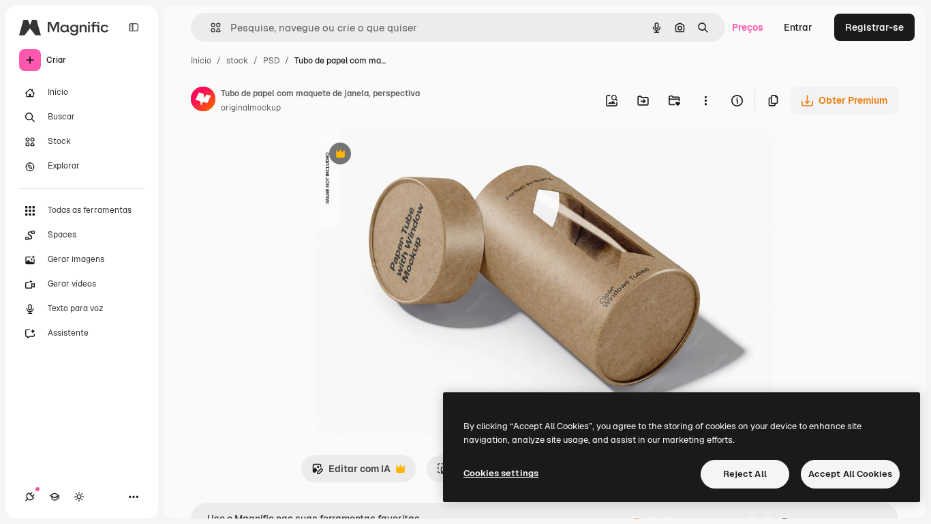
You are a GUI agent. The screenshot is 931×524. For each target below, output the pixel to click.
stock (237, 60)
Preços (747, 27)
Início (201, 60)
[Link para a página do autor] (203, 101)
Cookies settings (500, 473)
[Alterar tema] (79, 497)
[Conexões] (30, 497)
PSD (271, 60)
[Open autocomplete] (210, 28)
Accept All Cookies (850, 474)
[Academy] (54, 497)
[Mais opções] (705, 100)
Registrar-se (874, 27)
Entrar (798, 27)
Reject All (745, 474)
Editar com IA (351, 472)
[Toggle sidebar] (133, 27)
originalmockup (251, 107)
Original (403, 155)
